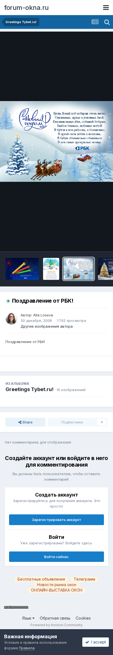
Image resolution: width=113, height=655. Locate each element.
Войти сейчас (56, 556)
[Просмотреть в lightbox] (56, 141)
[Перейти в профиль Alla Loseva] (11, 319)
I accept (97, 642)
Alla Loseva (43, 315)
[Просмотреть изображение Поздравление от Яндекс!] (22, 269)
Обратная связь (55, 618)
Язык (27, 618)
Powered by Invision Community (56, 625)
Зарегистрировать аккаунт (56, 519)
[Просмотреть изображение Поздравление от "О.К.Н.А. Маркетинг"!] (51, 269)
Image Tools (90, 241)
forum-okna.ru (26, 8)
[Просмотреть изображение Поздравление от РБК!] (78, 269)
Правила (27, 648)
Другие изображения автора (47, 326)
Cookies (83, 618)
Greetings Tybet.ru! (29, 389)
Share (27, 422)
